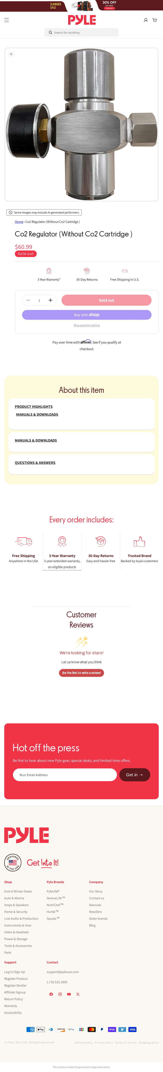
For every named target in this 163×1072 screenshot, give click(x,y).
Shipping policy (149, 1042)
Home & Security (15, 911)
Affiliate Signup (15, 992)
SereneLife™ (56, 898)
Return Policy (13, 999)
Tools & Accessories (18, 945)
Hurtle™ (53, 911)
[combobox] (62, 32)
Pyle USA (21, 1042)
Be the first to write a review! (81, 673)
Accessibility (13, 1012)
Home (19, 221)
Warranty (10, 1006)
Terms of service (126, 1042)
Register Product (16, 978)
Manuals (95, 905)
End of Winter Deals (18, 891)
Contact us (96, 898)
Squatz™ (53, 918)
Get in (132, 774)
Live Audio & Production (21, 918)
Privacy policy (104, 1042)
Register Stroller (15, 985)
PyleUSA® (53, 891)
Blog (92, 925)
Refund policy (84, 1042)
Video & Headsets (16, 932)
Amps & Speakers (16, 905)
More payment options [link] (87, 325)
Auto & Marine (14, 898)
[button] (6, 20)
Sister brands (98, 918)
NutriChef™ (55, 905)
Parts (7, 952)
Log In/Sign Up (14, 972)
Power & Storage (15, 939)
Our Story (95, 891)
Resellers (95, 911)
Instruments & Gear (17, 925)
